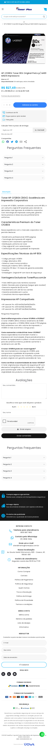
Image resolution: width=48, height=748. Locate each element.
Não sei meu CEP (6, 134)
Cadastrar (25, 665)
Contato (24, 576)
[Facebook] (15, 674)
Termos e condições (24, 604)
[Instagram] (3, 674)
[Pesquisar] (44, 17)
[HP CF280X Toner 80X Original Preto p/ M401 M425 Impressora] (24, 48)
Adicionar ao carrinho (30, 105)
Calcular (40, 130)
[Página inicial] (24, 9)
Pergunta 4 (8, 178)
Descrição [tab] (6, 192)
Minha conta (24, 615)
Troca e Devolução (24, 592)
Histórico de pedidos (24, 619)
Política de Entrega (24, 596)
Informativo (24, 627)
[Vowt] (24, 744)
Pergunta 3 (8, 171)
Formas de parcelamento (10, 96)
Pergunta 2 (8, 164)
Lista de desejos (24, 623)
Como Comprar (24, 571)
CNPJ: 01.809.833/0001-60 (24, 739)
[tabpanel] (24, 284)
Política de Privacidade (24, 600)
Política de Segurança (24, 584)
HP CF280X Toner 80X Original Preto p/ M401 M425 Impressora (25, 24)
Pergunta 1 (8, 158)
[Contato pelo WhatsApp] (42, 734)
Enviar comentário (24, 436)
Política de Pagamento (24, 580)
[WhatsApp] (9, 674)
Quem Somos (24, 588)
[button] (2, 9)
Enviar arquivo (25, 429)
